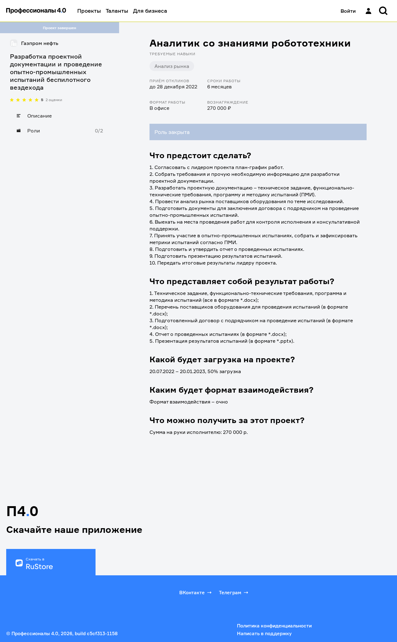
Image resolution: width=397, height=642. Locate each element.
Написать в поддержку (264, 633)
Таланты (117, 10)
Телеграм (230, 592)
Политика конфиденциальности (274, 625)
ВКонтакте (192, 592)
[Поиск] (383, 10)
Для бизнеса (150, 10)
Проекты (89, 10)
